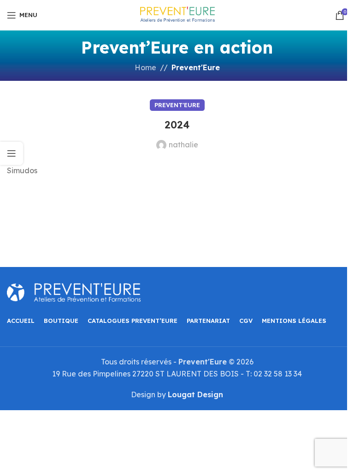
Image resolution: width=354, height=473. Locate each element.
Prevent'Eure (195, 67)
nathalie (183, 144)
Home (145, 67)
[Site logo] (177, 14)
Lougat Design (195, 394)
